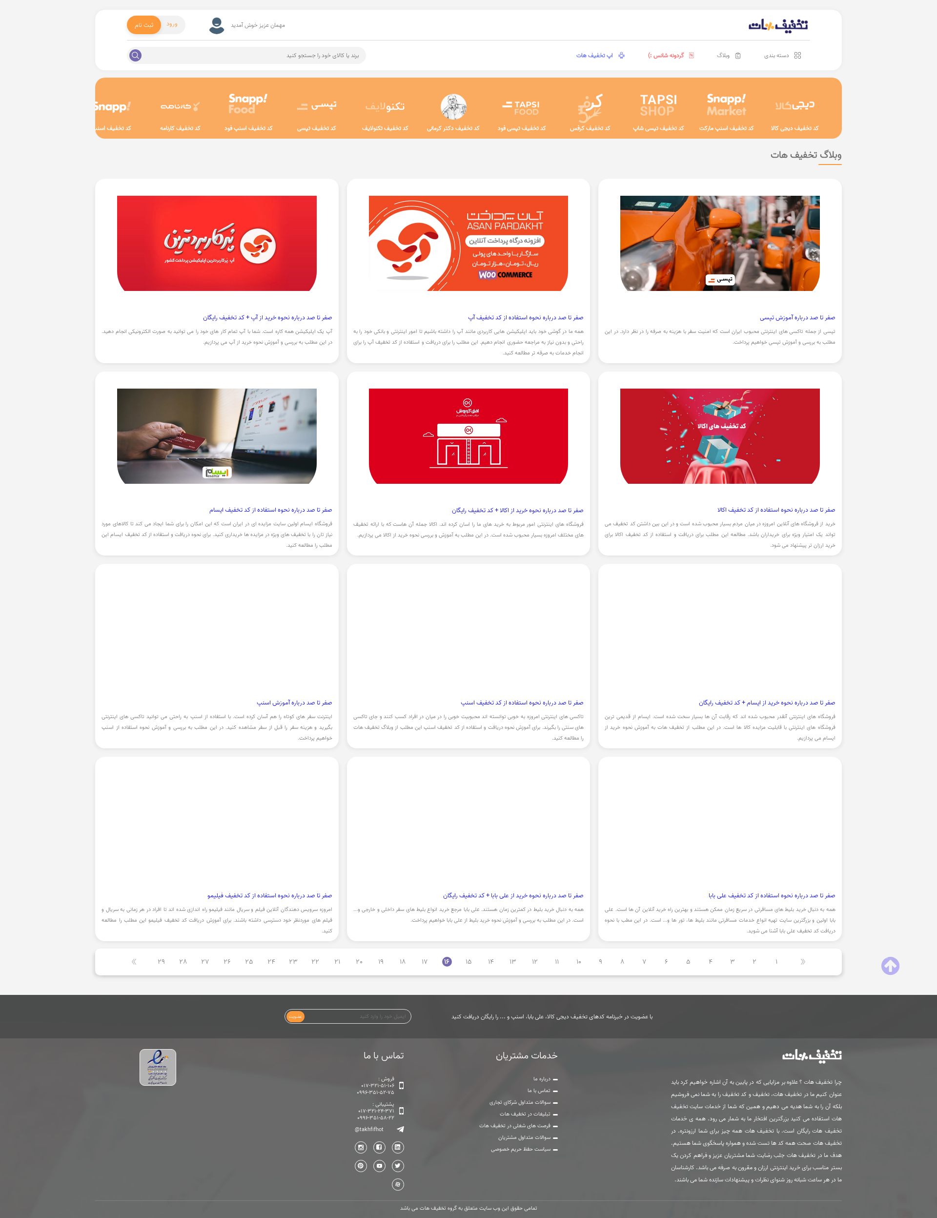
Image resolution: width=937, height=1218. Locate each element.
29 (161, 961)
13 (512, 961)
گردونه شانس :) (666, 55)
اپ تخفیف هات (594, 55)
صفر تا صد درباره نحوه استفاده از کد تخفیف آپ (526, 317)
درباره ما (541, 1078)
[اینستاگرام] (361, 1147)
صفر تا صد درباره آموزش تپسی (797, 317)
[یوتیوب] (379, 1166)
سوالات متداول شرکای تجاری (519, 1102)
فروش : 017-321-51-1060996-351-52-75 (375, 1085)
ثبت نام (144, 25)
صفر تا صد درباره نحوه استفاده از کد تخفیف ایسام (270, 510)
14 (491, 961)
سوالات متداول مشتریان (524, 1137)
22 (315, 961)
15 (469, 961)
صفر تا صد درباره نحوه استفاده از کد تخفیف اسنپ (522, 702)
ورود (172, 23)
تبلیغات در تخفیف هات (525, 1114)
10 (578, 961)
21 (337, 961)
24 (271, 961)
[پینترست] (361, 1166)
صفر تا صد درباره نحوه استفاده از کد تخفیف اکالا (776, 510)
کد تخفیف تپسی (316, 128)
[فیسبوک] (379, 1147)
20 (359, 961)
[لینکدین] (398, 1147)
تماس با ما (539, 1090)
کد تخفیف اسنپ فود (248, 128)
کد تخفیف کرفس (590, 128)
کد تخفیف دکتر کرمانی (453, 128)
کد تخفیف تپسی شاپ (658, 128)
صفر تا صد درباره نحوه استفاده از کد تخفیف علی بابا (772, 895)
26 (227, 961)
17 (425, 961)
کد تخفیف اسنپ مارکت (726, 128)
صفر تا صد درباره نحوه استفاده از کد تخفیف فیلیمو (269, 895)
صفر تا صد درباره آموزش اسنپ (294, 702)
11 (557, 961)
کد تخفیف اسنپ (111, 128)
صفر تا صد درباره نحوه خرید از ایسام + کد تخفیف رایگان (767, 702)
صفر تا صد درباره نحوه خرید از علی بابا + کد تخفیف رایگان (513, 895)
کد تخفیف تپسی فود (522, 128)
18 (403, 961)
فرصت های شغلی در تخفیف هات (514, 1125)
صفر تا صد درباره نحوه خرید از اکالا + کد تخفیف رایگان (518, 510)
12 (535, 961)
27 (205, 961)
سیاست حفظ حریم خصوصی (520, 1149)
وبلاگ (723, 55)
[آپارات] (398, 1184)
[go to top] (890, 966)
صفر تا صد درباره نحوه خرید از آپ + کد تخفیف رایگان (267, 317)
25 (249, 961)
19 (381, 961)
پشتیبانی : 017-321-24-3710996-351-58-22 (375, 1111)
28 (183, 961)
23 (293, 961)
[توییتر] (398, 1166)
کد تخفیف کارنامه (180, 128)
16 (446, 961)
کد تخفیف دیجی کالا (795, 128)
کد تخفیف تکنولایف (385, 128)
